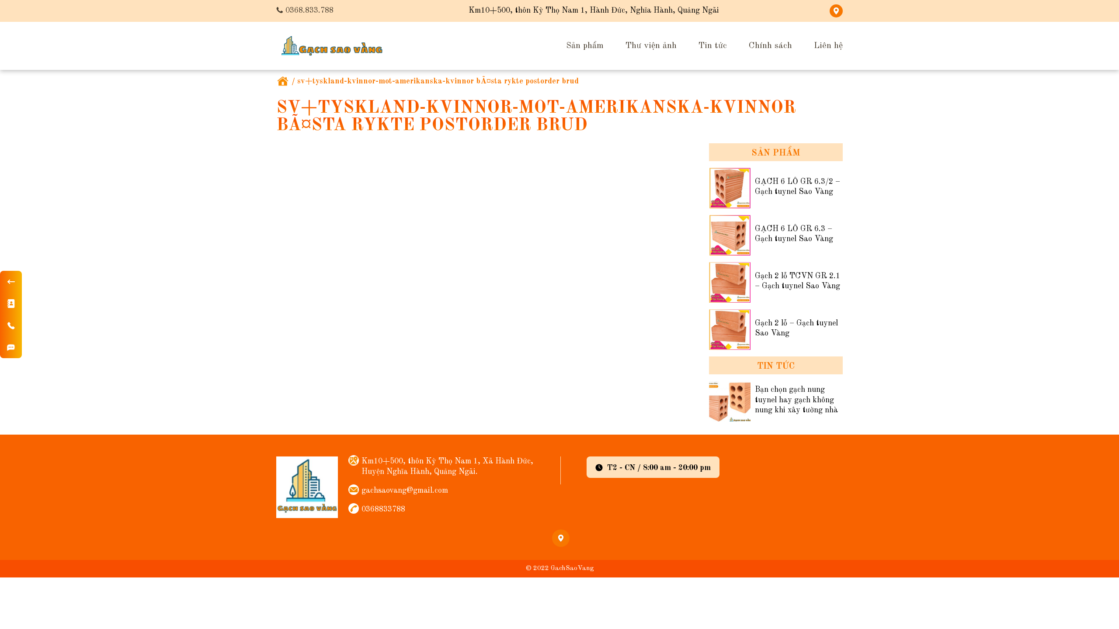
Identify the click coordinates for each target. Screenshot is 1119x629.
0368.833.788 (309, 10)
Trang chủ (282, 81)
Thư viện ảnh (651, 45)
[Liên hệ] (11, 303)
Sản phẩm (585, 45)
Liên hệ (828, 45)
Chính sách (770, 45)
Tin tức (713, 45)
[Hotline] (11, 325)
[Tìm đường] (11, 347)
